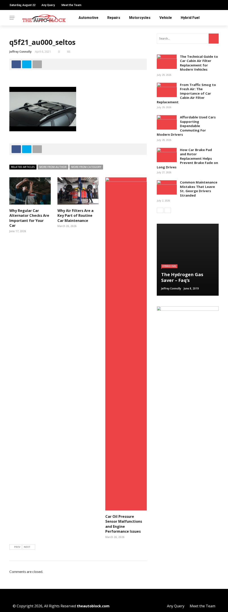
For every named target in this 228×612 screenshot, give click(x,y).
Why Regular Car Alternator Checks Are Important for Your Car (29, 218)
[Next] (167, 210)
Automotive (88, 18)
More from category (86, 167)
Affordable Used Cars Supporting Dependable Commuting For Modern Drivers (186, 126)
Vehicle (165, 18)
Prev (17, 546)
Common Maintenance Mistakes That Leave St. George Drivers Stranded (198, 188)
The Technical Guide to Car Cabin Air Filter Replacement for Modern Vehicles (199, 63)
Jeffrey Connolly (20, 52)
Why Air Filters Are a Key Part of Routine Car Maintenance (75, 215)
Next (27, 546)
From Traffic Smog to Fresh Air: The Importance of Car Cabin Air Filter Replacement (186, 93)
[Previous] (160, 210)
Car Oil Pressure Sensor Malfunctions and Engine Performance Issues (123, 524)
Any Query (48, 5)
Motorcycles (140, 18)
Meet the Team (71, 5)
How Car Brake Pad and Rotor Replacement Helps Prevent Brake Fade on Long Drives (187, 158)
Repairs (113, 18)
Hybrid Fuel (190, 18)
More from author (53, 167)
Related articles (23, 167)
